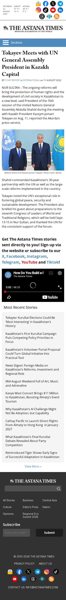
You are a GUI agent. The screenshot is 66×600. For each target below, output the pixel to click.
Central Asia (50, 500)
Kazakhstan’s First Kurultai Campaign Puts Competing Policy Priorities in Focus (31, 338)
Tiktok (53, 262)
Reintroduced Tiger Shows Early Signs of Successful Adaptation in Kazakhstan (32, 455)
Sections (16, 42)
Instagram (37, 256)
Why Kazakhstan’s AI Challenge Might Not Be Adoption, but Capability (31, 411)
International (31, 80)
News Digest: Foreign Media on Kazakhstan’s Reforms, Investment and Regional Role (32, 369)
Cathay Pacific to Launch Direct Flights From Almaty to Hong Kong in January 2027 (32, 425)
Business (28, 500)
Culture (7, 507)
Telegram (10, 262)
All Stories (9, 500)
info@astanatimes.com (42, 587)
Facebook (15, 256)
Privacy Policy (24, 563)
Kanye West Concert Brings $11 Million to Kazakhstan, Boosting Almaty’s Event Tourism (32, 397)
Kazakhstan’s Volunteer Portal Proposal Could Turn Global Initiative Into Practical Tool (33, 354)
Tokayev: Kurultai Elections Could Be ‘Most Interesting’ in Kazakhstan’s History (30, 322)
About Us (45, 563)
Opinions (8, 513)
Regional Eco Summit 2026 (31, 515)
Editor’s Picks (30, 507)
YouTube (29, 262)
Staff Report (12, 80)
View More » (33, 466)
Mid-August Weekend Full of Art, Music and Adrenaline (32, 383)
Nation (46, 507)
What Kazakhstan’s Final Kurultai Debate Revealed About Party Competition (28, 441)
